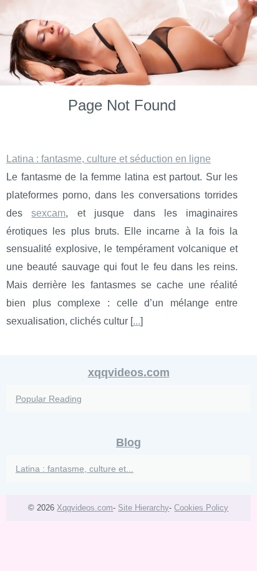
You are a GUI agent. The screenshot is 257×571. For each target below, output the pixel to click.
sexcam (48, 213)
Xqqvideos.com (85, 507)
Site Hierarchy (143, 507)
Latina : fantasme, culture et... (74, 469)
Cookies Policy (201, 507)
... (136, 321)
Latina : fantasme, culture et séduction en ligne (108, 159)
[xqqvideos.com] (128, 42)
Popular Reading (49, 399)
